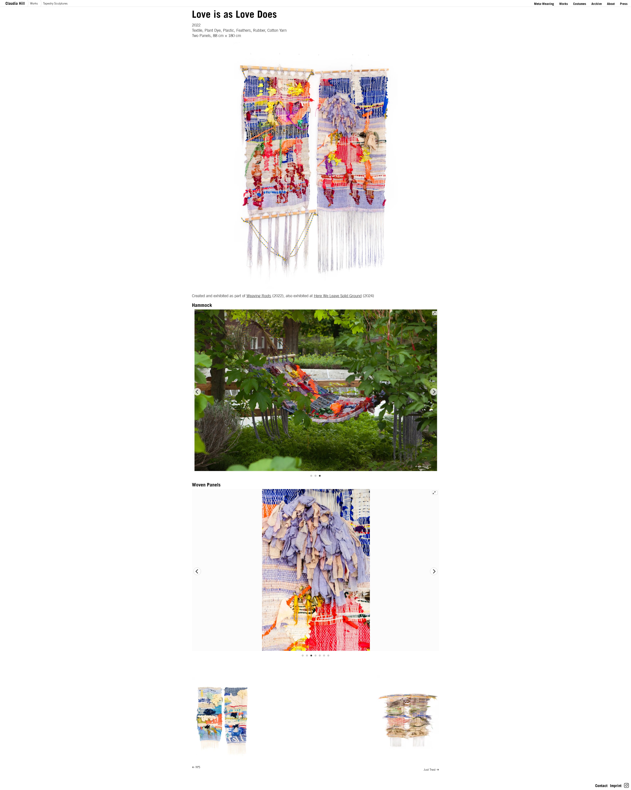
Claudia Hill (15, 3)
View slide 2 (315, 476)
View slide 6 (324, 655)
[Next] (433, 391)
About (611, 4)
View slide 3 (320, 476)
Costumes (579, 4)
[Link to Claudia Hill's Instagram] (626, 786)
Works (34, 3)
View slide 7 (328, 655)
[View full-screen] (434, 313)
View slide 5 (320, 655)
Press (624, 4)
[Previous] (197, 391)
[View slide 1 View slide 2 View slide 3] (315, 391)
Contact (601, 785)
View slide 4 (315, 655)
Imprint (615, 785)
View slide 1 (311, 476)
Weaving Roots (258, 295)
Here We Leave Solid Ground (338, 295)
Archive (596, 4)
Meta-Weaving (544, 4)
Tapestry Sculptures (55, 3)
